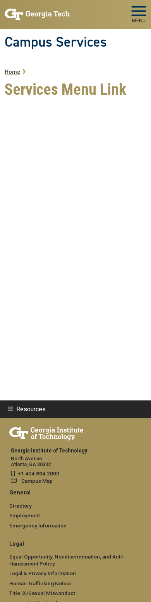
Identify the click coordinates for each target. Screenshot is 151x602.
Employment (24, 515)
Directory (20, 506)
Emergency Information (38, 525)
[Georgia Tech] (46, 432)
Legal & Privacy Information (42, 573)
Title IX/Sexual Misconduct (42, 593)
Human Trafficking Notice (40, 583)
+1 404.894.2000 (38, 473)
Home (12, 72)
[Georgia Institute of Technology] (38, 11)
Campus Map (37, 481)
